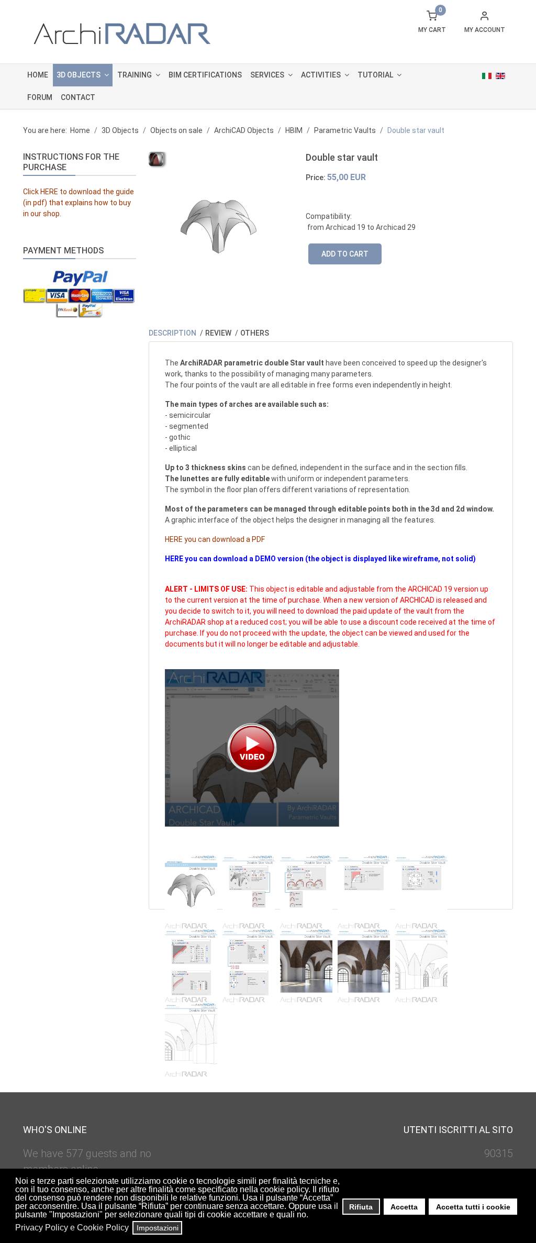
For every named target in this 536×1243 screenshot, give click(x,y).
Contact (78, 97)
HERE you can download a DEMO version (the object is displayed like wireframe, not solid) (320, 558)
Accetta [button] (404, 1207)
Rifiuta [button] (361, 1207)
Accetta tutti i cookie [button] (473, 1207)
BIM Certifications (205, 75)
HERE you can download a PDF (215, 539)
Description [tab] (173, 333)
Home (37, 75)
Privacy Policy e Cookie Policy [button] (72, 1227)
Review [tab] (219, 333)
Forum (39, 97)
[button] (311, 1215)
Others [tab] (254, 333)
